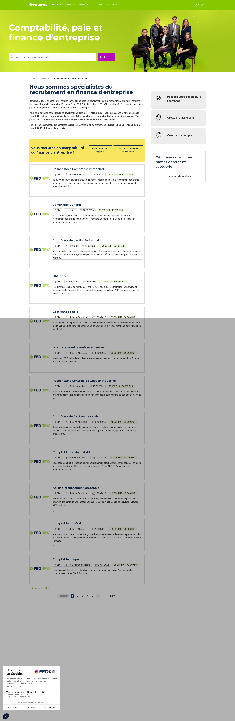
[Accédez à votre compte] (203, 4)
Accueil (32, 78)
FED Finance (44, 78)
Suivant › (112, 596)
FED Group (56, 5)
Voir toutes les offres (40, 588)
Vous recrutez (84, 5)
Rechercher (106, 57)
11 (103, 596)
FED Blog (98, 5)
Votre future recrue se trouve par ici (128, 150)
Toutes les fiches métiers (178, 176)
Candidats (69, 5)
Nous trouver (112, 5)
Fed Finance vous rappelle (100, 150)
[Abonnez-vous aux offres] (197, 4)
